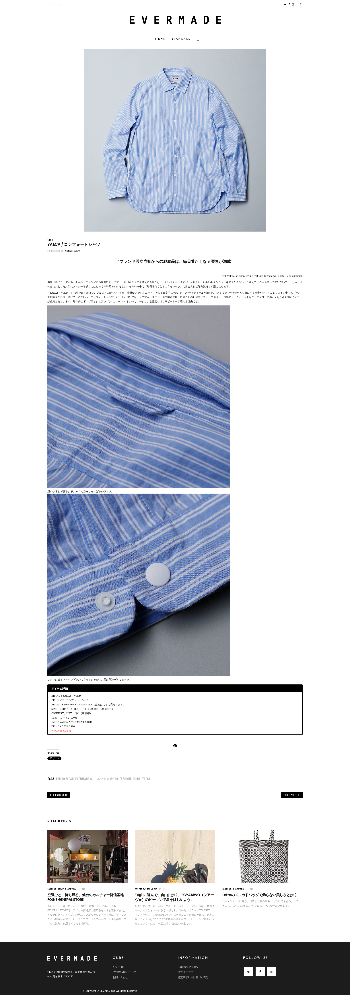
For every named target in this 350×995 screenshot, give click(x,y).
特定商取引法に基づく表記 (193, 977)
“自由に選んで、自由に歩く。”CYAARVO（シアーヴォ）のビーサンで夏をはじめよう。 (174, 897)
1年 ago (82, 889)
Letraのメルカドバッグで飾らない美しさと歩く (259, 894)
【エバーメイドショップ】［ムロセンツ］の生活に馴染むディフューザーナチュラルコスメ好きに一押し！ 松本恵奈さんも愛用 (79, 4)
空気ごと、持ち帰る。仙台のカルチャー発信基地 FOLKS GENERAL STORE (85, 897)
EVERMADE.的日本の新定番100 (96, 778)
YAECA (146, 778)
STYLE (50, 239)
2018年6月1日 (53, 250)
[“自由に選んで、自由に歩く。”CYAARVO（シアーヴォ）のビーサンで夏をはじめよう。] (175, 856)
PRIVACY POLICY (188, 967)
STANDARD (70, 888)
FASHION (125, 778)
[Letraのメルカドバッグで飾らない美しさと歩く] (262, 856)
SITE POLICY (185, 972)
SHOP (60, 888)
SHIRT (137, 778)
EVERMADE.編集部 (72, 250)
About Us (118, 967)
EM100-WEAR (65, 778)
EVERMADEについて (125, 972)
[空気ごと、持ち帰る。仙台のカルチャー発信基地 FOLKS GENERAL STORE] (87, 856)
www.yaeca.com (61, 730)
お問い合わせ (120, 977)
